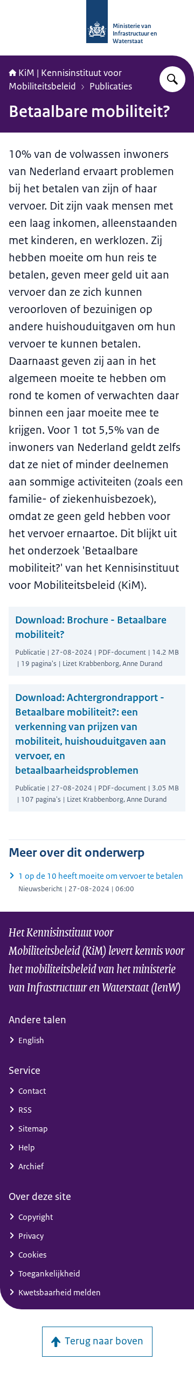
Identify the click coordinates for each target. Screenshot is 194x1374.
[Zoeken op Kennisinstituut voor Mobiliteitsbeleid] (172, 79)
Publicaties (110, 86)
